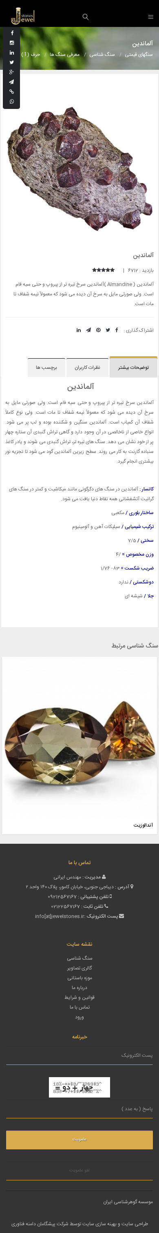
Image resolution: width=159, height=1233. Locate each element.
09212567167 (62, 897)
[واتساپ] (12, 102)
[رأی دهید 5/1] (112, 270)
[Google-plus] (11, 73)
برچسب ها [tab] (46, 368)
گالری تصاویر (79, 968)
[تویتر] (11, 63)
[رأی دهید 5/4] (99, 270)
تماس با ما (80, 1007)
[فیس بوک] (12, 33)
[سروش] (11, 92)
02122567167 (65, 907)
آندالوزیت (143, 825)
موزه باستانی (79, 978)
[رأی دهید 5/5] (94, 270)
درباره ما (79, 988)
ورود (79, 1017)
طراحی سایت (134, 1224)
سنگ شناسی (80, 958)
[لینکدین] (12, 53)
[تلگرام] (11, 82)
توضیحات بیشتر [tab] (133, 368)
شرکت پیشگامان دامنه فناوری (39, 1224)
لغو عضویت (79, 1170)
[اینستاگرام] (12, 43)
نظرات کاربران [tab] (87, 368)
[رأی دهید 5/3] (103, 270)
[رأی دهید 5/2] (108, 270)
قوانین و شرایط (79, 997)
